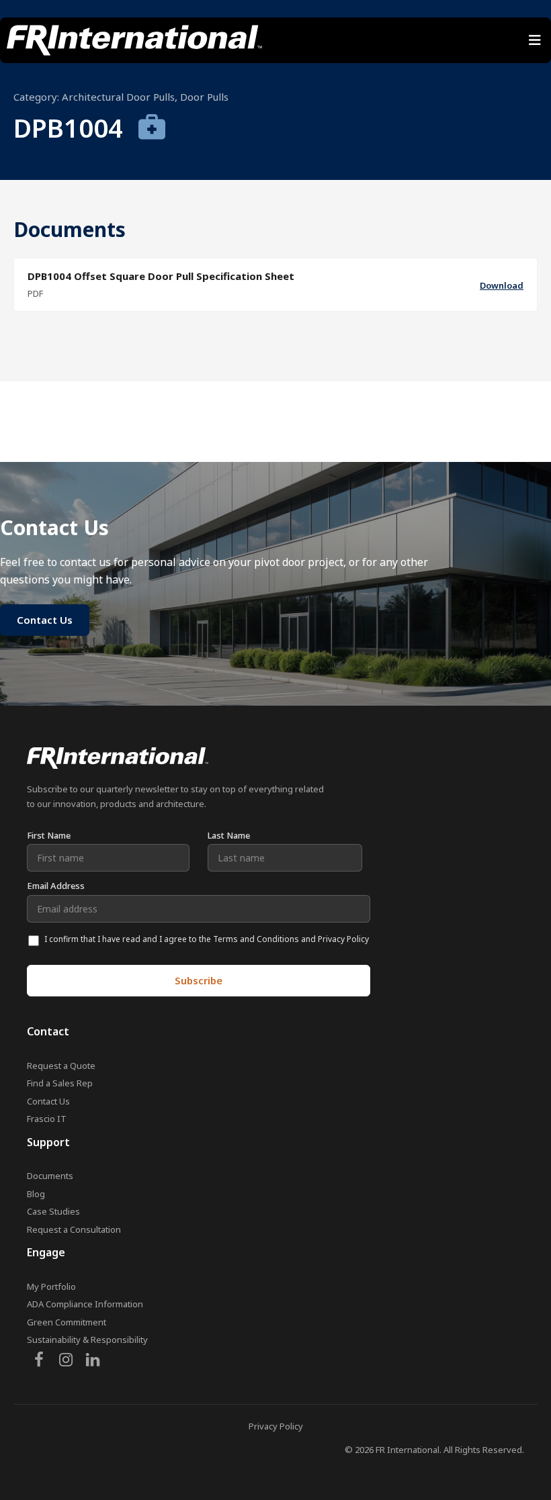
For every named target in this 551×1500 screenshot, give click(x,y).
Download (501, 285)
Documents (50, 1176)
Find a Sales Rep (60, 1083)
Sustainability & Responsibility (87, 1339)
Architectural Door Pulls (118, 96)
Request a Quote (61, 1066)
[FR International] (134, 40)
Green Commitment (66, 1322)
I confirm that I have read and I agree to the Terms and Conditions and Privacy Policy (206, 939)
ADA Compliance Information (85, 1304)
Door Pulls (204, 96)
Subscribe (198, 980)
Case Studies (53, 1211)
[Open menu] (535, 40)
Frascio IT (47, 1119)
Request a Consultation (74, 1229)
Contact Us (48, 1101)
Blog (36, 1194)
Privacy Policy (276, 1426)
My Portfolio (51, 1286)
